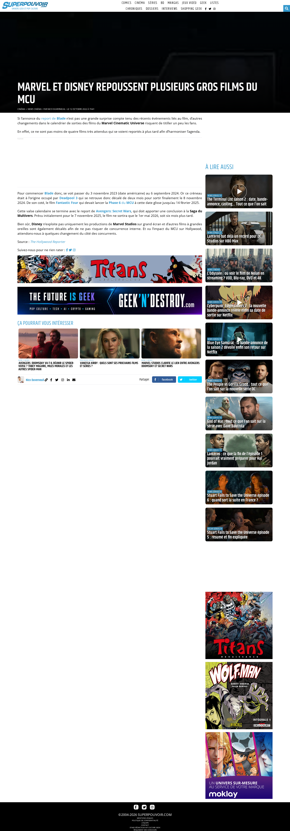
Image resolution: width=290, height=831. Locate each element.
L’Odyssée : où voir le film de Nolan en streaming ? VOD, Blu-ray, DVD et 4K (235, 275)
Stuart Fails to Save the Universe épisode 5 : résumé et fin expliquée (238, 534)
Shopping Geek (191, 8)
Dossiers (152, 8)
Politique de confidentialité (145, 820)
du (121, 203)
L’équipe (145, 823)
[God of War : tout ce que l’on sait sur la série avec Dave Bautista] (239, 413)
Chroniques (134, 8)
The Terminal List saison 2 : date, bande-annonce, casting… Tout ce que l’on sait (237, 201)
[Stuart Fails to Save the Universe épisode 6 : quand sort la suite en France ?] (239, 487)
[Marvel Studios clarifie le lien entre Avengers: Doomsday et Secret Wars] (171, 343)
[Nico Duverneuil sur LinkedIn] (68, 379)
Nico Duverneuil (56, 109)
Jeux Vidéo (189, 3)
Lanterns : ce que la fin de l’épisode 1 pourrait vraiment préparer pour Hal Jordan (234, 458)
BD (162, 3)
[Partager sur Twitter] (190, 379)
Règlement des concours (145, 830)
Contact (145, 825)
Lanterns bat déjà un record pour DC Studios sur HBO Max (234, 238)
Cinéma (140, 3)
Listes (214, 3)
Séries (152, 3)
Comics (126, 3)
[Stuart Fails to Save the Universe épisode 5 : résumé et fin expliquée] (239, 524)
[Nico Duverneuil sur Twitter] (56, 379)
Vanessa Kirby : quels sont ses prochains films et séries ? (109, 365)
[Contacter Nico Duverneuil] (73, 379)
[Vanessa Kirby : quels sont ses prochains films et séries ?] (110, 343)
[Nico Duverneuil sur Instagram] (62, 379)
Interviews (170, 8)
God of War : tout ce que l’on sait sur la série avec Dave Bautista (236, 423)
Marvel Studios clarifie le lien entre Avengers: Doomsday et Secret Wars (170, 365)
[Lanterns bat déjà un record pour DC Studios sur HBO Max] (239, 228)
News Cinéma (35, 109)
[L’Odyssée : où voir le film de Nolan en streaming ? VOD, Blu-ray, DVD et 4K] (239, 265)
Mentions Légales (145, 818)
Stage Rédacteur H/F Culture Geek (145, 827)
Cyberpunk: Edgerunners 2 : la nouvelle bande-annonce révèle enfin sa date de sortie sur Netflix (236, 310)
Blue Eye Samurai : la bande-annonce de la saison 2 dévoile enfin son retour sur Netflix (237, 347)
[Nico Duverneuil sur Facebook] (51, 379)
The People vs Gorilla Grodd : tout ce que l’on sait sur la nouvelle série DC (237, 386)
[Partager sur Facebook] (164, 379)
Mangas (173, 3)
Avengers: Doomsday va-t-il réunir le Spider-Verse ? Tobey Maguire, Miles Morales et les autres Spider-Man (46, 366)
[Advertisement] (110, 162)
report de (53, 118)
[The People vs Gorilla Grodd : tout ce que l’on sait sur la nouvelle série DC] (239, 376)
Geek (203, 3)
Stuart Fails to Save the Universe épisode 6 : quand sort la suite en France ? (238, 497)
